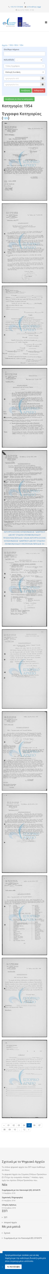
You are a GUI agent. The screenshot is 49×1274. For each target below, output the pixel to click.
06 (34, 1125)
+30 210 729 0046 (16, 7)
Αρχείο (4, 45)
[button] (24, 66)
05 (29, 1125)
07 (39, 1125)
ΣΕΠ (5, 1217)
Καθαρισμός (39, 90)
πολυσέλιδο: (9, 60)
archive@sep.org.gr (34, 7)
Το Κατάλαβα (13, 1266)
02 (14, 1125)
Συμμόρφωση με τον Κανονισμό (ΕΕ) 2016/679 (23, 1238)
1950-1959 (13, 45)
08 (4, 1129)
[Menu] (46, 20)
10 (15, 1129)
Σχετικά (7, 1233)
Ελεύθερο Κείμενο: (11, 49)
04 (24, 1125)
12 (24, 1129)
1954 (21, 45)
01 (9, 1125)
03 (19, 1125)
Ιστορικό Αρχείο (10, 1222)
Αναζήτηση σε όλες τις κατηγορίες (19, 99)
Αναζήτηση (25, 90)
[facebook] (24, 3)
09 (10, 1129)
